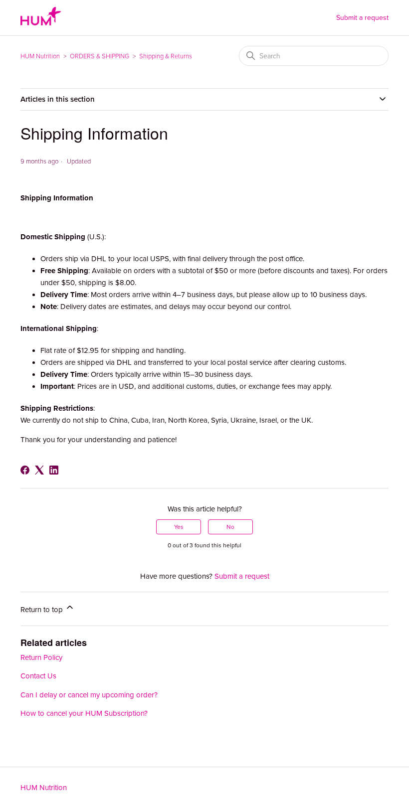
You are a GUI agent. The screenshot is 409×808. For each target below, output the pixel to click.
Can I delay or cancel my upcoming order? (89, 694)
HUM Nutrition (40, 56)
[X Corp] (39, 470)
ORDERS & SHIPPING (99, 56)
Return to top (42, 609)
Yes (179, 526)
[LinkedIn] (53, 470)
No (230, 526)
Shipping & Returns (165, 56)
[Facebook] (24, 470)
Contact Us (38, 675)
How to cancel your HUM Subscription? (84, 713)
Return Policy (41, 657)
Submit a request (362, 17)
